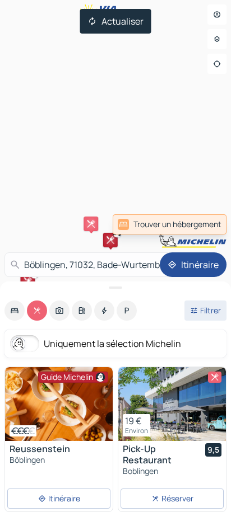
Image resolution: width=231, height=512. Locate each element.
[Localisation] (217, 64)
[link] (170, 224)
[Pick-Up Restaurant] (172, 404)
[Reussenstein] (59, 404)
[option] (14, 310)
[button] (110, 240)
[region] (59, 404)
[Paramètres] (217, 39)
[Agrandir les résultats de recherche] (115, 287)
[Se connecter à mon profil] (217, 14)
